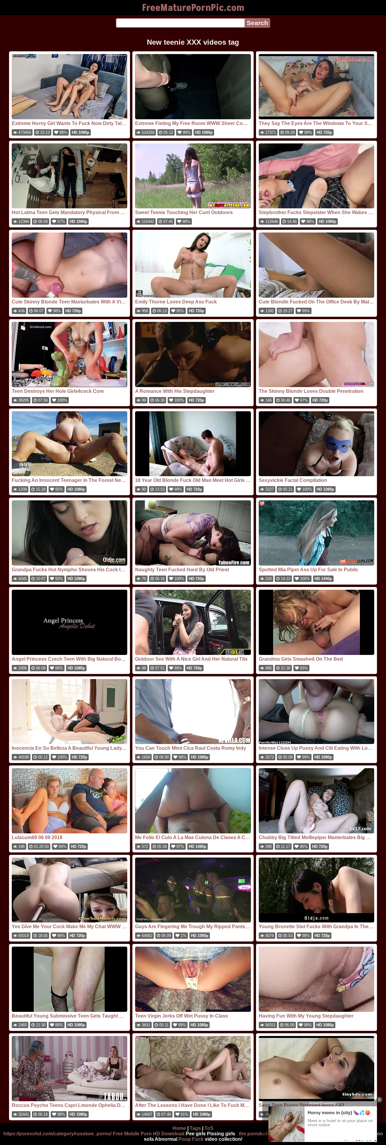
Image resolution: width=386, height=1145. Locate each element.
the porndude (254, 1133)
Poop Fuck (191, 1139)
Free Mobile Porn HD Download (149, 1133)
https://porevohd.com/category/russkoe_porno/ (57, 1133)
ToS (209, 1128)
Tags (195, 1128)
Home (179, 1128)
